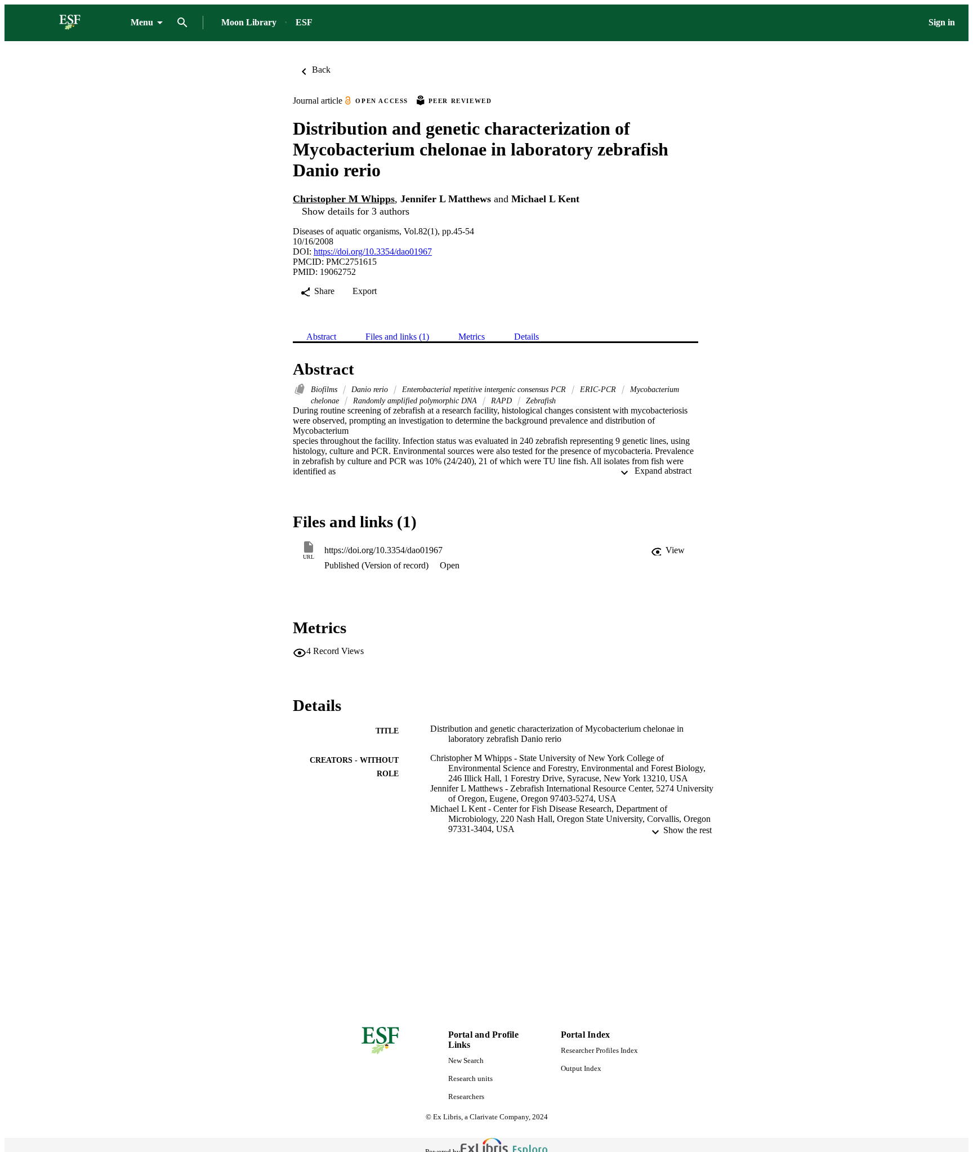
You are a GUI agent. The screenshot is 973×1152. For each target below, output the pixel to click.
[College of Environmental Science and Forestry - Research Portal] (70, 22)
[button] (667, 550)
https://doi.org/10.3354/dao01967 (373, 251)
